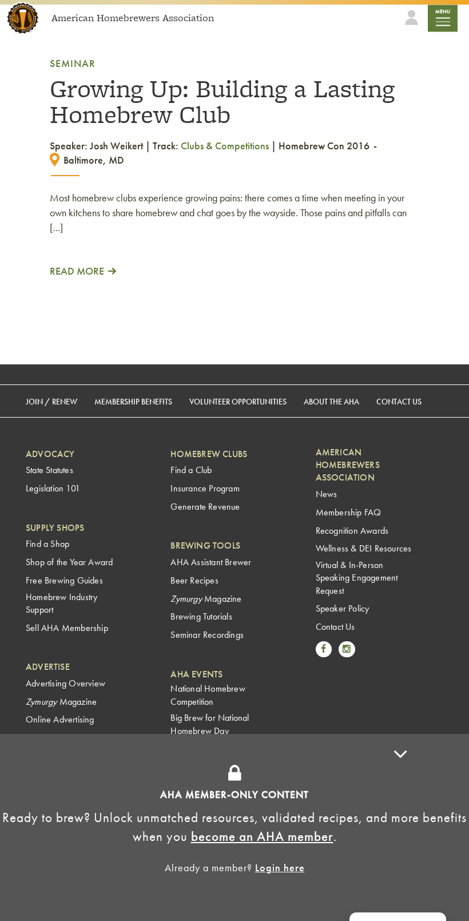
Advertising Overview (65, 683)
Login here (280, 867)
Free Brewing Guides (64, 580)
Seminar (73, 63)
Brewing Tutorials (201, 616)
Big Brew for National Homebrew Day (209, 724)
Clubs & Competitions (225, 145)
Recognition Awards (352, 531)
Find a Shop (47, 544)
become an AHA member (262, 836)
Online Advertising (60, 719)
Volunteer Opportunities (238, 401)
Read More (77, 270)
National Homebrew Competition (207, 694)
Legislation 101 (53, 488)
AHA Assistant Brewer (210, 562)
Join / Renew (51, 401)
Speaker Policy (342, 608)
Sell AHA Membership (67, 628)
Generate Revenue (205, 507)
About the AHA (331, 401)
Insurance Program (204, 488)
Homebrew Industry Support (61, 603)
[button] (400, 827)
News (326, 494)
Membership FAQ (348, 512)
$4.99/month (289, 754)
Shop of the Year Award (69, 562)
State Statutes (49, 470)
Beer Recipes (194, 580)
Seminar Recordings (207, 635)
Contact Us (399, 401)
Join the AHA (370, 754)
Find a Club (191, 470)
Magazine (61, 702)
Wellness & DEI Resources (364, 548)
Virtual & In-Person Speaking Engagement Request (357, 578)
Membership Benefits (133, 401)
